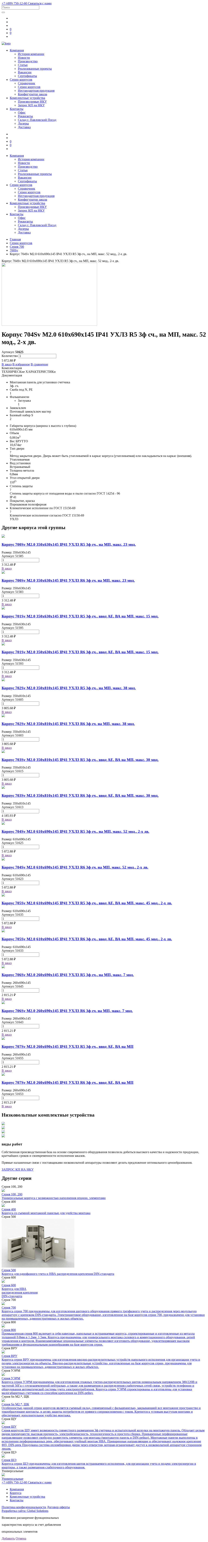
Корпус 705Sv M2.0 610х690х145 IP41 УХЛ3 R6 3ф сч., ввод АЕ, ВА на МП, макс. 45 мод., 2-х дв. (87, 939)
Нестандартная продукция (36, 90)
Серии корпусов (21, 79)
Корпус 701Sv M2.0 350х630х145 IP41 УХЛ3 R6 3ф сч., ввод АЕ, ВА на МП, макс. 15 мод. (80, 652)
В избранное (21, 364)
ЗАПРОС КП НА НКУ (18, 1169)
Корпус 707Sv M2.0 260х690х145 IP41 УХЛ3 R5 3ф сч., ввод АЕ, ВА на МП (67, 1046)
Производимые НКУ (32, 101)
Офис (22, 112)
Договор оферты (58, 1507)
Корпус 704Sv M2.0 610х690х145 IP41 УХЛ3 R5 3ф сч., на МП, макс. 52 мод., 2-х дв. (75, 831)
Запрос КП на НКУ (31, 105)
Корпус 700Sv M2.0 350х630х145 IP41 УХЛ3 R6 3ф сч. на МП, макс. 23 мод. (68, 580)
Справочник (26, 83)
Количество (10, 356)
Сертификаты (27, 76)
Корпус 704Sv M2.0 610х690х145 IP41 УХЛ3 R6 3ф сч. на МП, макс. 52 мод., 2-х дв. (75, 867)
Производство (28, 61)
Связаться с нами (40, 3)
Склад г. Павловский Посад (37, 120)
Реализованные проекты (35, 68)
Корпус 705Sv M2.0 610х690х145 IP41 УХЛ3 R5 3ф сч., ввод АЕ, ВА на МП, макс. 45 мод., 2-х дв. (87, 903)
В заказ (7, 364)
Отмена (21, 1538)
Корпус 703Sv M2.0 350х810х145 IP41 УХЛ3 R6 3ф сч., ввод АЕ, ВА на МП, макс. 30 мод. (80, 795)
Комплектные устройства (27, 98)
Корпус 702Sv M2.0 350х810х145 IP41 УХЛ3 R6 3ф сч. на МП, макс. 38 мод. (68, 724)
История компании (31, 54)
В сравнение (39, 364)
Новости (24, 57)
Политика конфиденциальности (24, 1507)
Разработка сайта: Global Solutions (25, 1511)
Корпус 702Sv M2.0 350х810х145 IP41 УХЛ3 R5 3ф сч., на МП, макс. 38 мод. (69, 688)
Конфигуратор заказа (32, 94)
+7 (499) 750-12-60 (15, 3)
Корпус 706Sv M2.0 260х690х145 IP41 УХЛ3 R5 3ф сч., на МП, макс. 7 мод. (68, 975)
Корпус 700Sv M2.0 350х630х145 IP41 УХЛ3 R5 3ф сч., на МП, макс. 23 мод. (69, 544)
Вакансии (24, 72)
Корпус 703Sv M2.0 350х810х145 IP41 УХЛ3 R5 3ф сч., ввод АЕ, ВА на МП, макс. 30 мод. (80, 760)
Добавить (8, 1538)
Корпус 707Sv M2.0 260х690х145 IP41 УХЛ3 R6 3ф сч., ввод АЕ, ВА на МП (67, 1082)
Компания (17, 50)
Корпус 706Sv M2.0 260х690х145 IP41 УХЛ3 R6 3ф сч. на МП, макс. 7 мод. (67, 1011)
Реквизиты (25, 116)
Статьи (23, 65)
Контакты (16, 109)
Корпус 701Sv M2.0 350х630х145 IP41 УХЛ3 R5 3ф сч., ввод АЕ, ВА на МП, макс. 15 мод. (80, 616)
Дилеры (23, 123)
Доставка (24, 127)
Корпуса (15, 1493)
